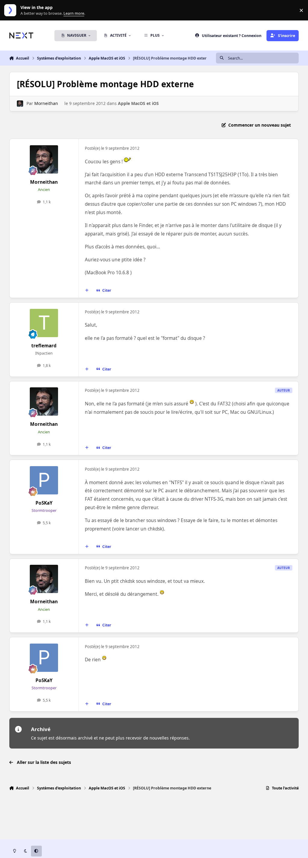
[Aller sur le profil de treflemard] (44, 323)
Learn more (11, 10)
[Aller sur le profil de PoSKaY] (44, 480)
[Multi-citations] (86, 290)
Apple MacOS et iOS (138, 103)
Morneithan (46, 103)
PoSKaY (44, 503)
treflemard (44, 346)
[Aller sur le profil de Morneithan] (20, 103)
